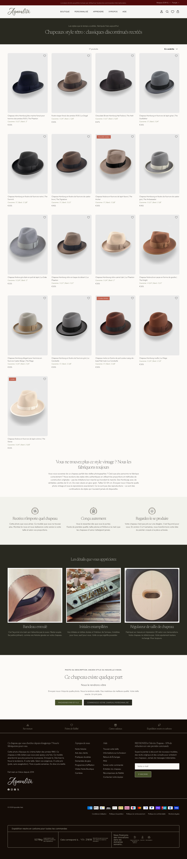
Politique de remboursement (135, 814)
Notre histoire (80, 749)
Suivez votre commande (113, 765)
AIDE (125, 11)
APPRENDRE (98, 11)
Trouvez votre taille (111, 749)
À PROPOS (113, 11)
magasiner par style (68, 702)
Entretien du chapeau (112, 769)
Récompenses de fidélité (113, 773)
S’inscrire (143, 774)
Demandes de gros (83, 761)
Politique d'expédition (116, 814)
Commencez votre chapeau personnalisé (108, 702)
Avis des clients (81, 753)
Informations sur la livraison (114, 753)
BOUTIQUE (65, 11)
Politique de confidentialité (157, 814)
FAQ (105, 761)
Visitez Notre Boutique (84, 769)
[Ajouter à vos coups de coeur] (45, 56)
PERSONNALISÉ (81, 11)
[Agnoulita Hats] (19, 12)
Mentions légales (173, 814)
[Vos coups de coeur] (173, 11)
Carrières (79, 773)
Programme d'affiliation (84, 765)
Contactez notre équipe (113, 777)
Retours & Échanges (111, 757)
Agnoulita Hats (18, 807)
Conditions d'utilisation (99, 814)
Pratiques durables (83, 757)
